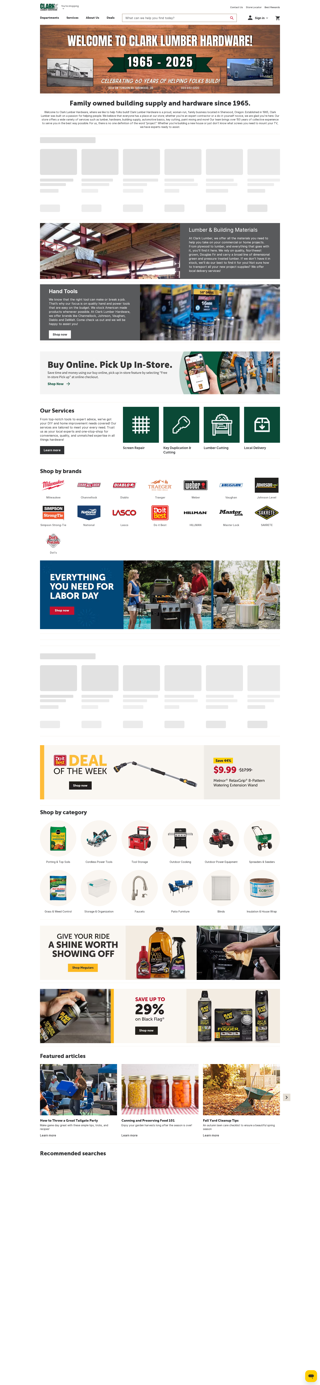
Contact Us (236, 7)
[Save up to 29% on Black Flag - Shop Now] (160, 1016)
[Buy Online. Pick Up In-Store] (160, 373)
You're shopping (70, 6)
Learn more (52, 450)
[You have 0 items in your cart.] (277, 17)
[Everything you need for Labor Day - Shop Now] (160, 594)
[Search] (232, 18)
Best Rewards (272, 7)
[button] (72, 18)
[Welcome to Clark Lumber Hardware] (160, 59)
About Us (92, 17)
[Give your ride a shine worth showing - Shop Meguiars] (160, 953)
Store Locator (254, 7)
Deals (111, 17)
